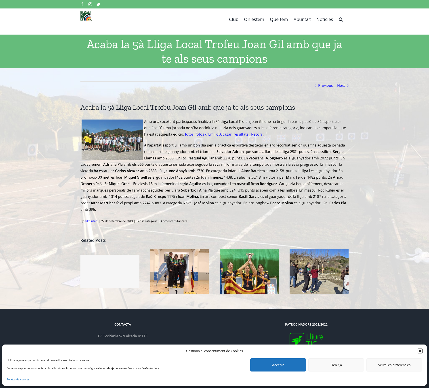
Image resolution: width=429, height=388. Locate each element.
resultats (240, 134)
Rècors (257, 134)
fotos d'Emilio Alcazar (214, 134)
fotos (189, 134)
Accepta (278, 365)
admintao (90, 221)
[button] (420, 351)
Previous (325, 85)
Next (341, 85)
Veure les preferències (394, 365)
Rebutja (336, 365)
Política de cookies (18, 379)
